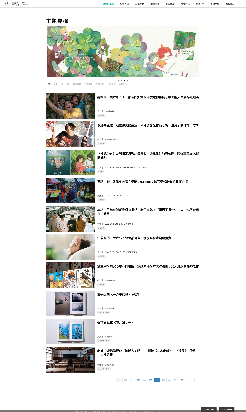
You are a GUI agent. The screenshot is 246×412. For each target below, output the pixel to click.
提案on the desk (103, 312)
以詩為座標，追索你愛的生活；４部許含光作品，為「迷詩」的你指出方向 (148, 125)
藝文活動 (170, 4)
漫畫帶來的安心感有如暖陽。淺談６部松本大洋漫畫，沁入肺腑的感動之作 (148, 266)
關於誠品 (230, 4)
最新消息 (155, 4)
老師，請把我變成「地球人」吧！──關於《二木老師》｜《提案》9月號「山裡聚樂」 (146, 352)
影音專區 (124, 4)
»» (197, 380)
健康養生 (101, 256)
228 (138, 380)
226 (125, 380)
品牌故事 (100, 84)
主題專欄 (139, 4)
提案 (56, 84)
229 (144, 380)
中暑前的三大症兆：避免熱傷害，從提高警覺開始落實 (134, 238)
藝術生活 (123, 84)
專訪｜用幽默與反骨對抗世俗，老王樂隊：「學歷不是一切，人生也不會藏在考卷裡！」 (148, 211)
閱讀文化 (111, 84)
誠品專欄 (77, 84)
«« (111, 380)
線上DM (200, 4)
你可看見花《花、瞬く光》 (115, 322)
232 (163, 380)
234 (175, 380)
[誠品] (16, 3)
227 (132, 380)
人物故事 (88, 84)
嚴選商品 (185, 4)
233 (169, 380)
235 (182, 380)
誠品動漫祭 (108, 4)
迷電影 (100, 172)
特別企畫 (65, 84)
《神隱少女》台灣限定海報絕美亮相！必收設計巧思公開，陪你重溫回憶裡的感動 (148, 155)
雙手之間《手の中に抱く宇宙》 (119, 294)
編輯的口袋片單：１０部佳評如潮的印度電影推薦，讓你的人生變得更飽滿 (148, 97)
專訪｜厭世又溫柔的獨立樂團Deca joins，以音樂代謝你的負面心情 (142, 181)
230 (150, 380)
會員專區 (215, 4)
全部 (48, 84)
